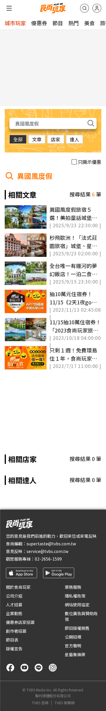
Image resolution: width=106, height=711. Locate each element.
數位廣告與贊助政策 (81, 616)
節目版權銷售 (77, 628)
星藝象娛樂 (75, 654)
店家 (55, 139)
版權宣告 (14, 648)
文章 (37, 139)
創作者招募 (16, 631)
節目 (57, 23)
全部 (18, 139)
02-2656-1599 (48, 559)
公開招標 (73, 637)
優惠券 (39, 23)
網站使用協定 (77, 605)
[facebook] (10, 667)
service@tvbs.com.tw (47, 551)
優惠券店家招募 (20, 622)
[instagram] (52, 667)
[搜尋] (84, 8)
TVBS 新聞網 (64, 702)
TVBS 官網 (40, 702)
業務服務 (73, 587)
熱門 (73, 23)
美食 (89, 23)
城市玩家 (15, 23)
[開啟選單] (9, 8)
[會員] (96, 8)
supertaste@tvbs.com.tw (51, 544)
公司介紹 (14, 596)
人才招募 (14, 605)
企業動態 (14, 613)
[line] (38, 667)
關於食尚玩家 (18, 587)
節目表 (12, 640)
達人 (74, 139)
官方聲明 (73, 646)
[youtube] (24, 667)
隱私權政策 (75, 596)
